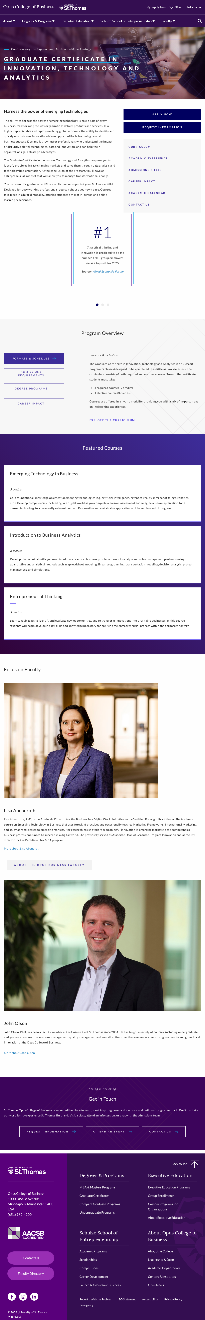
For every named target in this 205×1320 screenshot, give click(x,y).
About (7, 21)
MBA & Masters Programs (97, 1187)
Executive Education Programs (169, 1187)
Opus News (156, 1285)
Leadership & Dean (161, 1259)
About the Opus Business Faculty (49, 865)
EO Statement (127, 1299)
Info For (192, 7)
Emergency (86, 1305)
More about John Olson (19, 1052)
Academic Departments (164, 1268)
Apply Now (159, 7)
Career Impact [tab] (31, 403)
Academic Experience (148, 158)
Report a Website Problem (95, 1299)
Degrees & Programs (36, 21)
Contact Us (139, 204)
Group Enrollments (161, 1195)
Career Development (93, 1276)
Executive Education (75, 21)
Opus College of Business (28, 7)
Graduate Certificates (94, 1195)
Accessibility (150, 1299)
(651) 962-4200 (20, 1214)
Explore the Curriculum (112, 420)
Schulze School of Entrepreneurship (126, 21)
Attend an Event (109, 1131)
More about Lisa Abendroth (22, 848)
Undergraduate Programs (97, 1212)
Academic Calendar (147, 193)
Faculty (167, 21)
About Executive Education (166, 1217)
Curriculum (140, 146)
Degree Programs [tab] (31, 388)
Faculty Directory (31, 1273)
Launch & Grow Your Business (100, 1285)
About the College (160, 1251)
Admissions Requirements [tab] (31, 373)
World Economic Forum (108, 271)
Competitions (88, 1268)
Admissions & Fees (145, 170)
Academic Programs (93, 1251)
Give (178, 7)
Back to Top (179, 1164)
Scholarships (88, 1259)
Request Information (162, 127)
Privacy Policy (173, 1299)
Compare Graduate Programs (99, 1204)
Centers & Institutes (162, 1276)
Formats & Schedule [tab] (31, 358)
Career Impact (142, 181)
